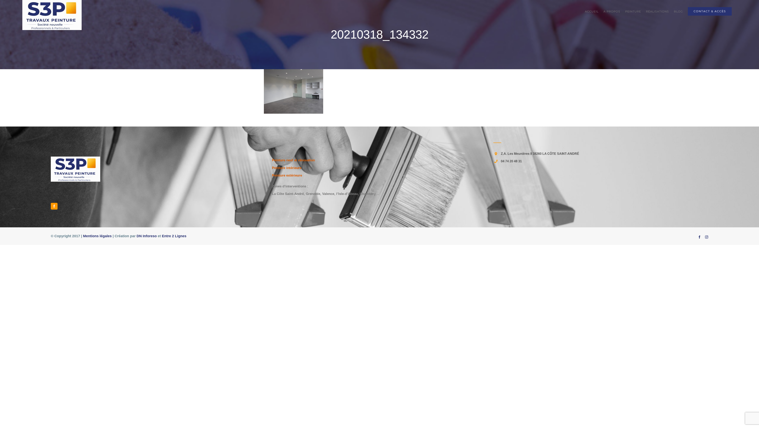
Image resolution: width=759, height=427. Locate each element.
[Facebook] (54, 206)
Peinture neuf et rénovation (293, 160)
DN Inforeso (147, 236)
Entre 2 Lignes (174, 236)
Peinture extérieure (287, 175)
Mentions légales (97, 236)
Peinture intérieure (286, 168)
